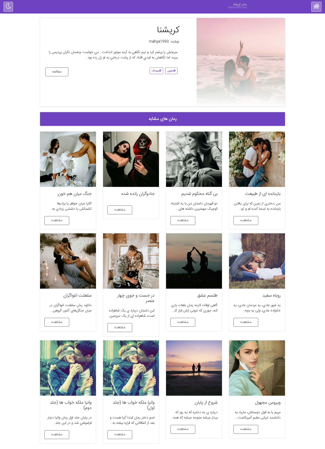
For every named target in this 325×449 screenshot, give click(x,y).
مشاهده (245, 220)
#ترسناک (156, 71)
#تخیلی (171, 71)
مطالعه (56, 72)
